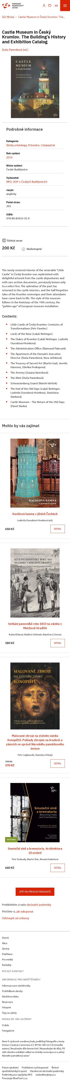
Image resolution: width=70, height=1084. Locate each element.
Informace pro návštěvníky (16, 985)
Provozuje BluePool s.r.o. (15, 1078)
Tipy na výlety (9, 1012)
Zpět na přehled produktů (35, 891)
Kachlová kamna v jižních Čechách (35, 514)
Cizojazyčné (48, 145)
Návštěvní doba (10, 996)
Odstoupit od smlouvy (15, 918)
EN (56, 5)
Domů (5, 937)
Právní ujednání (10, 1067)
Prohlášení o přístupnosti (35, 1067)
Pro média (7, 959)
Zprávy (5, 948)
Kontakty (6, 964)
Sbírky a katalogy (16, 145)
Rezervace (7, 1001)
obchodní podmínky (39, 904)
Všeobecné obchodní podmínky (47, 1071)
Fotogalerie (8, 1030)
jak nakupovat (24, 911)
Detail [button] (57, 528)
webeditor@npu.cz (46, 1074)
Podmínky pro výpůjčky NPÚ (17, 1074)
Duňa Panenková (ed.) (15, 49)
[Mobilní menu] (65, 5)
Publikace (7, 954)
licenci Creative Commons (16, 1044)
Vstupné (6, 1007)
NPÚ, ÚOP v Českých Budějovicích (26, 181)
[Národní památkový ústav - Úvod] (13, 5)
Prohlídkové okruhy (12, 991)
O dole (5, 1025)
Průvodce (34, 145)
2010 (9, 157)
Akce (4, 943)
